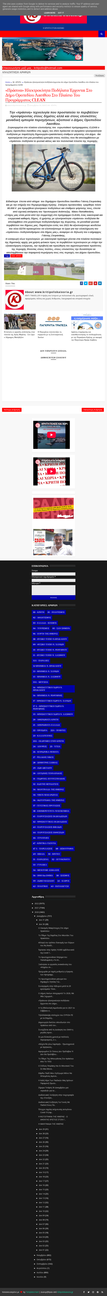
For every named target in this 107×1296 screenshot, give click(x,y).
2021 (37, 908)
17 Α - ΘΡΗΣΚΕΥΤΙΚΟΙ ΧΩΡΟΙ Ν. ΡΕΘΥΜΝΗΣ (48, 707)
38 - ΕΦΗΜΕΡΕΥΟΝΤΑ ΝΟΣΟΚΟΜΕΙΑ (51, 811)
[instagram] (93, 1292)
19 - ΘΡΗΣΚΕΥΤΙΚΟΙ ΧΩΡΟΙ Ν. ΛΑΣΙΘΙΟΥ (53, 714)
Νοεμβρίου (42, 1255)
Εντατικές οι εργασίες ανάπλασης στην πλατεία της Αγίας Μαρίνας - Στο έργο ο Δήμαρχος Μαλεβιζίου (19, 335)
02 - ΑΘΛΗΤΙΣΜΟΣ (42, 617)
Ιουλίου (40, 1272)
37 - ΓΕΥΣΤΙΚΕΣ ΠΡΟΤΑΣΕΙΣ (46, 805)
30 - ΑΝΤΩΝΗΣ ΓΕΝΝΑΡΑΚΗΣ (47, 773)
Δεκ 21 (42, 1163)
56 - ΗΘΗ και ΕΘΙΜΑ (43, 875)
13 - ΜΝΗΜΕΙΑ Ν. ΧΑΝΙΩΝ (46, 671)
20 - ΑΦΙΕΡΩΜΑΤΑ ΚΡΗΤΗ (45, 719)
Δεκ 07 (42, 1224)
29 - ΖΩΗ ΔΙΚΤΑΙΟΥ (42, 768)
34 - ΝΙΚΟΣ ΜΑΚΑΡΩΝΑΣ (45, 795)
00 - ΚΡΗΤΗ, (52, 105)
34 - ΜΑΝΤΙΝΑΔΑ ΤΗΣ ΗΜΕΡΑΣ (48, 789)
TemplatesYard (32, 1292)
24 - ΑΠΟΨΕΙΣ (40, 746)
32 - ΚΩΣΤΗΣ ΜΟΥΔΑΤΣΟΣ (45, 784)
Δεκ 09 (42, 1215)
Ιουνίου (40, 1277)
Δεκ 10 (42, 1211)
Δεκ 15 (42, 1189)
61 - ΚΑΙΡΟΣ (63, 881)
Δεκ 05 (42, 1232)
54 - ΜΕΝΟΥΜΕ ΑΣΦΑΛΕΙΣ (46, 870)
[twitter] (89, 1292)
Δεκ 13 (42, 1198)
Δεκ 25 (42, 1146)
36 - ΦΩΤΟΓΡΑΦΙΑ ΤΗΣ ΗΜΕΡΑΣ (48, 800)
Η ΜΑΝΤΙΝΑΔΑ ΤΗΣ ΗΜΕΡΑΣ (51, 1124)
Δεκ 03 (42, 1241)
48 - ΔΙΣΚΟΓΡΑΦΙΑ (64, 848)
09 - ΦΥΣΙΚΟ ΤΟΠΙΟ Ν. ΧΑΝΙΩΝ (48, 644)
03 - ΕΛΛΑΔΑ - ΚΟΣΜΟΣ (45, 623)
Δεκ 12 (42, 1202)
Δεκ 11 (42, 1207)
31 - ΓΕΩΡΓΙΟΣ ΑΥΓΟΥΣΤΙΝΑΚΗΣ (49, 778)
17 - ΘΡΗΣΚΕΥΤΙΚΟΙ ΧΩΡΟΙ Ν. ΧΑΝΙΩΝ (52, 701)
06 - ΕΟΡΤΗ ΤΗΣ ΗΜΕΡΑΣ (45, 633)
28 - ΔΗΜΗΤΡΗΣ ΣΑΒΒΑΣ (45, 762)
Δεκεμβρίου (42, 916)
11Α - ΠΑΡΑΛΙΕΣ (41, 660)
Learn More (49, 13)
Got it (61, 13)
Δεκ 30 (42, 924)
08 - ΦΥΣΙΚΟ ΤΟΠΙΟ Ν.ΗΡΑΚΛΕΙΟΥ (50, 639)
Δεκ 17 (42, 1181)
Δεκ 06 (42, 1228)
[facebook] (84, 1292)
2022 (37, 903)
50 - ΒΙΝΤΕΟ (54, 854)
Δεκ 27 (42, 1138)
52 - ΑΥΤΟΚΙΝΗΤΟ (61, 859)
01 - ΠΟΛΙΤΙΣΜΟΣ (56, 612)
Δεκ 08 (42, 1219)
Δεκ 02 (42, 1245)
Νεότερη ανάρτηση (12, 409)
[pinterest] (98, 1292)
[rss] (102, 1292)
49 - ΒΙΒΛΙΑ (39, 854)
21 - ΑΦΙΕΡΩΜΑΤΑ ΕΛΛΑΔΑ (46, 725)
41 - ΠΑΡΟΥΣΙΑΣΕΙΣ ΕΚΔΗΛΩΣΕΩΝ (50, 816)
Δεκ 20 (42, 1168)
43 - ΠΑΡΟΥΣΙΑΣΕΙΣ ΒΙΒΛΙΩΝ (47, 827)
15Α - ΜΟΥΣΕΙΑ (40, 682)
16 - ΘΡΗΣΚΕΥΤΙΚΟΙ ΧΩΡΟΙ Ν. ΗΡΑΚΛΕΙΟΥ (47, 688)
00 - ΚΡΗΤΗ (17, 82)
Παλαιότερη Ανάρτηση (92, 409)
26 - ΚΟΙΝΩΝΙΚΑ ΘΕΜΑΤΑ (46, 752)
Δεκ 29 (42, 1129)
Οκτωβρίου (42, 1259)
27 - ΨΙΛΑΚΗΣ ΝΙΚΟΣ (43, 757)
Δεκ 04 (42, 1237)
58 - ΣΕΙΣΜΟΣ (62, 875)
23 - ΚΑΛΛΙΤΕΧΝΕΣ (42, 735)
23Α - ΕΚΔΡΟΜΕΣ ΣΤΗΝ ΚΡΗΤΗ (48, 741)
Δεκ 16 (42, 1185)
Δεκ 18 (42, 1176)
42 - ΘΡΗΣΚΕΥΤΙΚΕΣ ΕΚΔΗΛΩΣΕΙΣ (50, 822)
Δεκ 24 (42, 1150)
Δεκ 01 (42, 1250)
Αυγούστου (42, 1268)
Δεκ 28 (42, 1133)
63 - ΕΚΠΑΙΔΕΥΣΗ (60, 886)
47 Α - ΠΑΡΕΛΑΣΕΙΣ (42, 848)
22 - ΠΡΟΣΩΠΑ (40, 730)
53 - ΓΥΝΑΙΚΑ (40, 865)
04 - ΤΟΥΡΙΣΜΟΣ (41, 628)
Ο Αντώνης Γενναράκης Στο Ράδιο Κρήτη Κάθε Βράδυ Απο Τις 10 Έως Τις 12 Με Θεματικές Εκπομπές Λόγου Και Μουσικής (53, 522)
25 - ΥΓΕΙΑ (55, 746)
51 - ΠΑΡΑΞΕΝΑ (41, 859)
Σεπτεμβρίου (42, 1264)
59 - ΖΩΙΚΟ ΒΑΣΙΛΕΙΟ (43, 881)
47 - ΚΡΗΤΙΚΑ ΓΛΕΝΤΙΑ (44, 843)
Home (7, 82)
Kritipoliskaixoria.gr (65, 1292)
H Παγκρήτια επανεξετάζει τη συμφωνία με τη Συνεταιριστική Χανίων (50, 335)
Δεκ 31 (42, 920)
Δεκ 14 (42, 1194)
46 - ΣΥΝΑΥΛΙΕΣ (41, 838)
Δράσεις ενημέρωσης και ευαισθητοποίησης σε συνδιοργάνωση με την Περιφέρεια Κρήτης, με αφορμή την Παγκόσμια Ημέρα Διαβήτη (86, 336)
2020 (37, 912)
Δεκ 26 (42, 1142)
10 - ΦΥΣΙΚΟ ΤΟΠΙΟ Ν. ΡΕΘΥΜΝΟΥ (50, 650)
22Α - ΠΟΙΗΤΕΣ (58, 730)
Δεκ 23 (42, 1155)
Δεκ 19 (42, 1172)
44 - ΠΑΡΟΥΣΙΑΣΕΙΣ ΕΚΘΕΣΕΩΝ (48, 832)
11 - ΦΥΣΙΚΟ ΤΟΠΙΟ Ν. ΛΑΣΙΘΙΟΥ (49, 655)
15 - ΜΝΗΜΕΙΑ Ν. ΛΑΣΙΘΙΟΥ (47, 676)
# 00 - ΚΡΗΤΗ (16, 256)
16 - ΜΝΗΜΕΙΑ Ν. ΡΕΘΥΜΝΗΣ (47, 695)
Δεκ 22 (42, 1159)
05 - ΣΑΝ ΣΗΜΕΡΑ (61, 628)
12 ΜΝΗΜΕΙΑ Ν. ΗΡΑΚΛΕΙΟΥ (47, 666)
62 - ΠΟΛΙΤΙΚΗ (40, 886)
